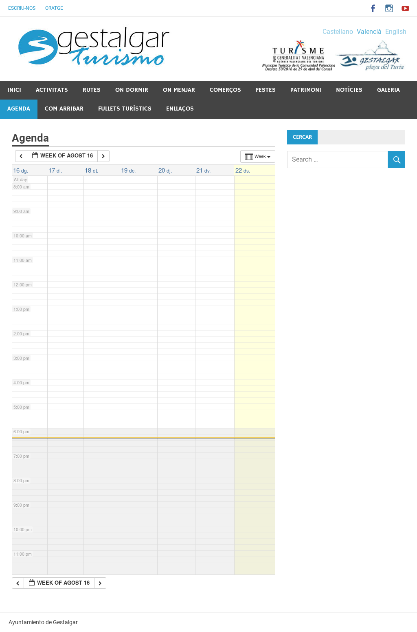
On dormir (131, 90)
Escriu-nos (21, 8)
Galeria (388, 90)
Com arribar (64, 109)
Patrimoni (305, 90)
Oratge (54, 8)
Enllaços (180, 109)
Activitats (52, 90)
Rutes (92, 90)
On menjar (179, 90)
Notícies (349, 90)
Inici (14, 90)
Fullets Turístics (124, 109)
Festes (266, 90)
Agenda (18, 109)
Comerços (225, 90)
